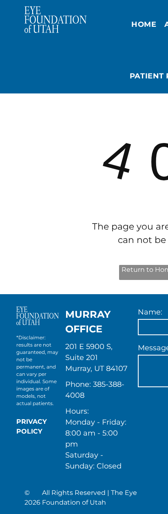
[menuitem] (143, 24)
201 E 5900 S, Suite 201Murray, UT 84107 (96, 357)
